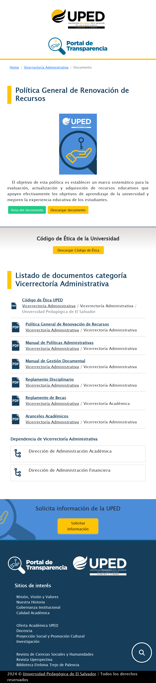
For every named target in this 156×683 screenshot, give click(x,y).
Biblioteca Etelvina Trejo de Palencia (47, 664)
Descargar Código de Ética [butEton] (78, 250)
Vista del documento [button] (27, 210)
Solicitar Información (78, 526)
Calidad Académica (33, 613)
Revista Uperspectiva (34, 659)
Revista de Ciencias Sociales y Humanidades (54, 654)
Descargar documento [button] (68, 210)
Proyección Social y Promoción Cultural (50, 636)
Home (14, 67)
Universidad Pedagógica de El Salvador (59, 673)
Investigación (27, 641)
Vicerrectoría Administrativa (46, 67)
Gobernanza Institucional (38, 607)
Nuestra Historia (30, 602)
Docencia (24, 630)
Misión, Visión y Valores (37, 597)
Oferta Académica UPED (37, 625)
